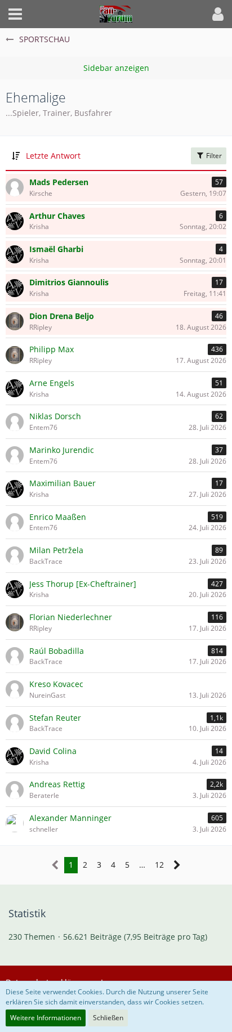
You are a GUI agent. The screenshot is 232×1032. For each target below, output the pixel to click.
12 (159, 864)
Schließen (108, 1017)
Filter (213, 155)
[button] (15, 14)
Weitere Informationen (45, 1017)
